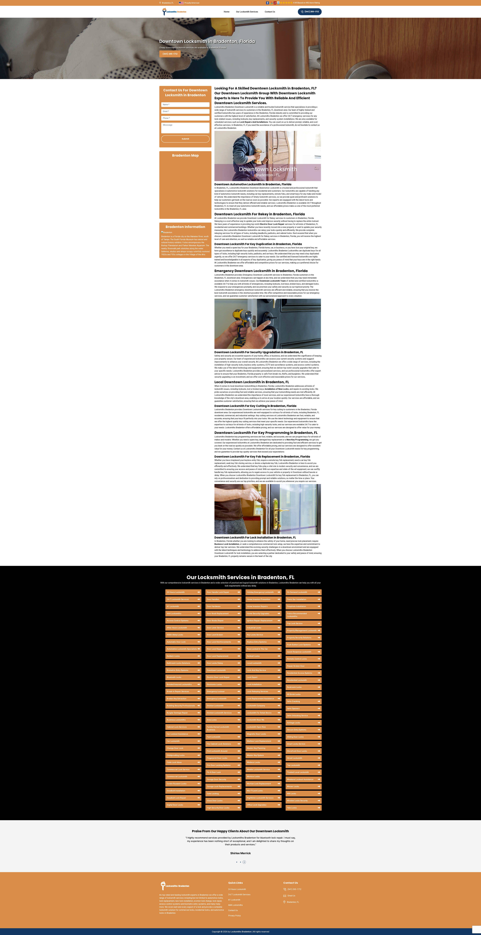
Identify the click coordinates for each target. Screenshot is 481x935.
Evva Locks (212, 720)
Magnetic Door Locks (256, 734)
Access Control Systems (177, 620)
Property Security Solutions (299, 638)
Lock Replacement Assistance (260, 698)
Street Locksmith (294, 758)
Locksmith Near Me (255, 720)
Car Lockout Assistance (177, 734)
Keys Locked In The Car (257, 649)
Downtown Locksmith (216, 670)
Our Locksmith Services (247, 12)
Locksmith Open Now (256, 727)
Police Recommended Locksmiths (297, 615)
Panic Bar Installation (296, 599)
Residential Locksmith (297, 680)
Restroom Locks (294, 687)
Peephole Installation (296, 606)
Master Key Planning (256, 748)
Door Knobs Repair (215, 620)
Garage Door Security (216, 779)
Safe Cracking (293, 701)
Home (226, 12)
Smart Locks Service (296, 744)
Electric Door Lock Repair (218, 677)
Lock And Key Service (256, 670)
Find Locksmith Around (217, 751)
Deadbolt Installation (176, 791)
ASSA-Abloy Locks (175, 635)
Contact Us (270, 12)
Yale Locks (292, 808)
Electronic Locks (214, 684)
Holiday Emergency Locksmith (260, 592)
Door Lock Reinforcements (219, 642)
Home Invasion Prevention (258, 599)
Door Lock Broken (215, 635)
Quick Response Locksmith (299, 652)
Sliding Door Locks (295, 737)
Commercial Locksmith (177, 776)
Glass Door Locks (214, 800)
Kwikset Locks (253, 656)
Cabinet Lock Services (177, 727)
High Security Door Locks (218, 808)
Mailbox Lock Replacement (259, 741)
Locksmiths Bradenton (241, 931)
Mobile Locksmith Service (258, 769)
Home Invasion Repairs (257, 606)
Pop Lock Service (295, 623)
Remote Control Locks (297, 659)
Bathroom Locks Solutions (178, 663)
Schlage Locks (293, 723)
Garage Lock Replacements (219, 786)
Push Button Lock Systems (299, 645)
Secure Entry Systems (296, 730)
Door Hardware (213, 606)
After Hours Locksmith (177, 628)
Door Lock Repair (214, 649)
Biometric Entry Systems (177, 670)
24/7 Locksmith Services (178, 599)
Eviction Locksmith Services (219, 713)
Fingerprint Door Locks (217, 758)
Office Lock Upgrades (256, 805)
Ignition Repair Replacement (259, 620)
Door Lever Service (215, 628)
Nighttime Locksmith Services (260, 798)
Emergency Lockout (215, 691)
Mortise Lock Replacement (259, 784)
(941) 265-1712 (312, 11)
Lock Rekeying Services (257, 691)
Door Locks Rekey (215, 663)
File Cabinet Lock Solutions (219, 744)
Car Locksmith (173, 741)
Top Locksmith (293, 765)
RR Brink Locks (293, 694)
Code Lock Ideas (174, 762)
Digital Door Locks (175, 805)
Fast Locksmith (213, 737)
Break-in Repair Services (178, 691)
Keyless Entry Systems (257, 642)
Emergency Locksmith (216, 698)
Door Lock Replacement (217, 656)
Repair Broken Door (296, 666)
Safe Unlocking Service (297, 715)
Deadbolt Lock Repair (176, 798)
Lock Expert (252, 677)
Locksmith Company (256, 706)
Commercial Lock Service (178, 769)
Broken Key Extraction (176, 698)
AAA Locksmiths (174, 613)
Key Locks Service (255, 635)
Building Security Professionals (181, 706)
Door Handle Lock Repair (218, 592)
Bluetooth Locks (174, 677)
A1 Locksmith (173, 606)
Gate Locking (213, 793)
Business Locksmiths (176, 720)
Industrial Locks (254, 628)
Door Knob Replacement (218, 613)
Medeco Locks (253, 762)
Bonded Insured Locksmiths (179, 684)
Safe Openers (293, 708)
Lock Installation (254, 684)
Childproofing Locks (176, 755)
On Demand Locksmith (297, 592)
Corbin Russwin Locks (176, 784)
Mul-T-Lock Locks (255, 791)
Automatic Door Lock (176, 642)
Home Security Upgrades (258, 613)
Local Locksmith (254, 663)
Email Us (291, 895)
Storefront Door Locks (297, 751)
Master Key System (255, 755)
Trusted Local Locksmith (298, 772)
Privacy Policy (234, 915)
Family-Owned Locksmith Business (218, 728)
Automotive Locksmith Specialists (182, 649)
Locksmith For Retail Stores (259, 713)
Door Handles (213, 599)
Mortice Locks (253, 776)
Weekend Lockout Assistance (300, 779)
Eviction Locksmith (215, 706)
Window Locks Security (297, 800)
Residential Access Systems (299, 673)
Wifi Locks (291, 793)
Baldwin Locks (173, 656)
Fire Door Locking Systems (218, 765)
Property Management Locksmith (302, 630)
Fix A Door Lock (214, 772)
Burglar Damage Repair (177, 713)
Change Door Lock (175, 748)
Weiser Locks (293, 786)
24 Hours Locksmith (176, 592)
